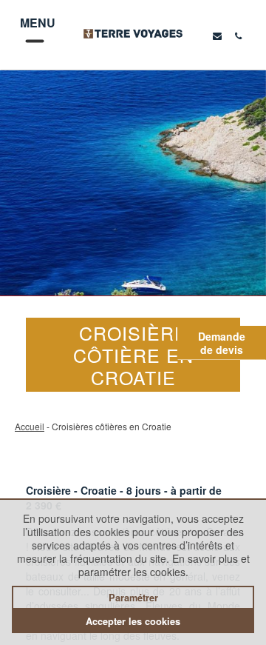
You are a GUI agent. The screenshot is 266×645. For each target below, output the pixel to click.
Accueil (29, 426)
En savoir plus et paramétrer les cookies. (164, 565)
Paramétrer (133, 597)
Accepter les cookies (133, 621)
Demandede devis (221, 343)
